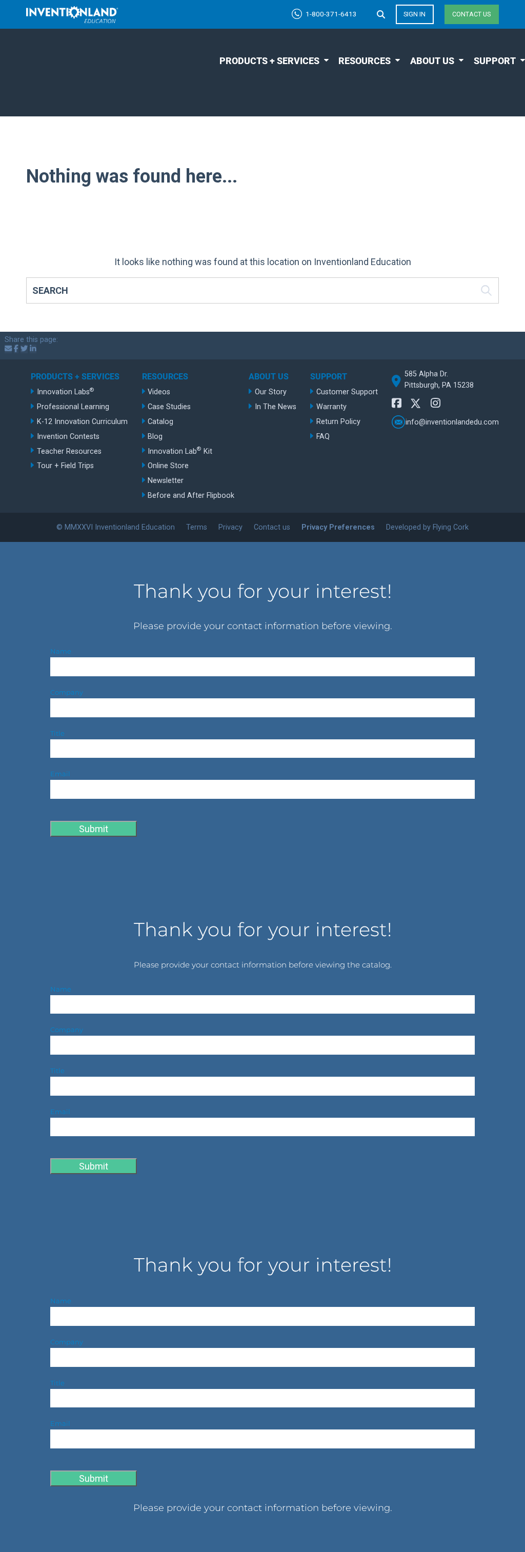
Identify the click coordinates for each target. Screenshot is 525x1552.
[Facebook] (396, 403)
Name (60, 651)
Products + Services (269, 60)
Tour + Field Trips (65, 465)
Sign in (414, 14)
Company (66, 692)
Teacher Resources (69, 451)
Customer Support (347, 392)
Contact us (471, 14)
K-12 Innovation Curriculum (82, 421)
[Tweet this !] (24, 349)
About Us (432, 60)
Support (495, 60)
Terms (196, 527)
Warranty (331, 406)
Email (60, 774)
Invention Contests (68, 436)
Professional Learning (73, 406)
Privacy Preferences (338, 527)
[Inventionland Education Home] (72, 14)
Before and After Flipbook (191, 495)
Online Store (168, 465)
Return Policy (338, 421)
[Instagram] (435, 403)
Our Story (271, 392)
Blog (155, 436)
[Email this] (8, 349)
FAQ (323, 436)
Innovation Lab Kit (180, 450)
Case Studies (169, 406)
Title (57, 733)
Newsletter (166, 480)
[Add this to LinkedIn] (33, 349)
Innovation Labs (65, 391)
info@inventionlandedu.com (452, 422)
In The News (275, 406)
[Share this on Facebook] (16, 349)
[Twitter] (416, 405)
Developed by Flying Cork (427, 527)
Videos (159, 392)
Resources (364, 60)
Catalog (160, 421)
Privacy (230, 527)
